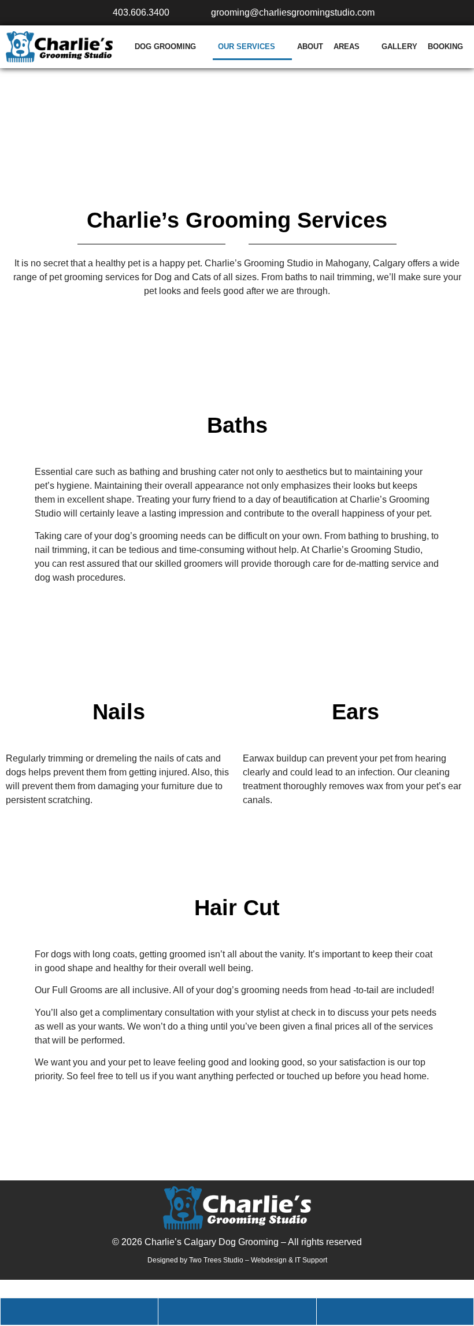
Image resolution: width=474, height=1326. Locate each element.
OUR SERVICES (246, 46)
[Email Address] (395, 1311)
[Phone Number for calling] (79, 1311)
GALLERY (399, 46)
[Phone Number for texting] (237, 1311)
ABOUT (310, 46)
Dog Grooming (165, 46)
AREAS (347, 46)
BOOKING (445, 46)
